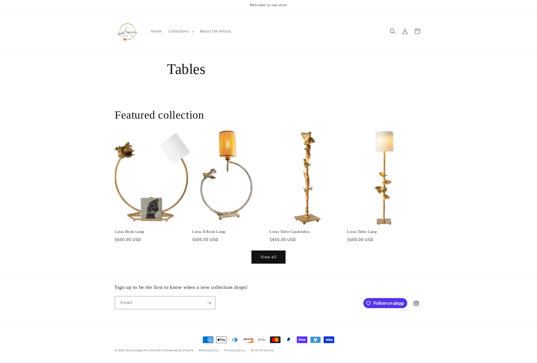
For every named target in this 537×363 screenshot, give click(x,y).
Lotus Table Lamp (362, 231)
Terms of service (262, 350)
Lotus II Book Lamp (209, 231)
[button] (181, 31)
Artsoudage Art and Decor (145, 350)
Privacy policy (234, 350)
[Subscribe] (209, 303)
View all (269, 256)
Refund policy (209, 350)
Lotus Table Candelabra (289, 231)
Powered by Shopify (179, 350)
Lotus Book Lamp (130, 231)
